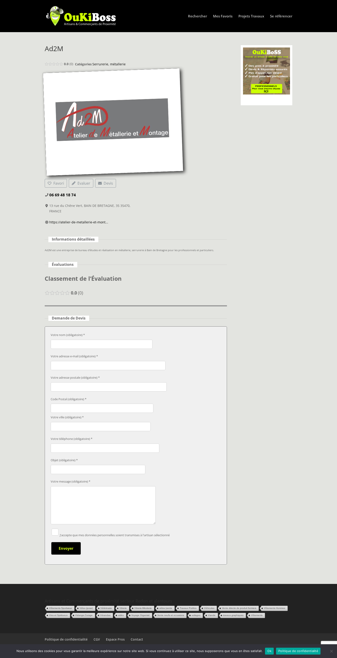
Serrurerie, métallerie (109, 64)
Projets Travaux (251, 16)
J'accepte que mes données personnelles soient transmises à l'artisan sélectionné (114, 535)
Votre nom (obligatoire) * (68, 335)
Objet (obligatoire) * (64, 460)
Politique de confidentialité (66, 639)
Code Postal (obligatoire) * (68, 399)
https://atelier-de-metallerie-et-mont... (78, 222)
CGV (97, 639)
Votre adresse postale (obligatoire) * (75, 377)
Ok (269, 651)
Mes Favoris (222, 16)
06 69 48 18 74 (62, 194)
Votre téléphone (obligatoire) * (71, 439)
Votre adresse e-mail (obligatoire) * (74, 356)
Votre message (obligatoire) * (70, 481)
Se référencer (281, 16)
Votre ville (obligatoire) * (67, 417)
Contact (137, 639)
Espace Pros (115, 639)
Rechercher (197, 16)
